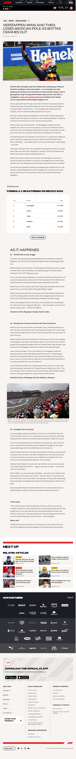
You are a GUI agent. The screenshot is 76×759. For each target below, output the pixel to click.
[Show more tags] (29, 21)
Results (29, 2)
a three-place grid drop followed (31, 97)
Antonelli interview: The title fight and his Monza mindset (25, 560)
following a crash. (32, 273)
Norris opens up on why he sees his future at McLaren (60, 571)
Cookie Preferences (34, 737)
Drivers (51, 2)
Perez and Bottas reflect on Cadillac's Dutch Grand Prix (60, 558)
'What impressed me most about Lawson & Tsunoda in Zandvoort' (24, 572)
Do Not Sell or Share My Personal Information (35, 723)
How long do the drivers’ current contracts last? (23, 582)
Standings (40, 2)
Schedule (19, 2)
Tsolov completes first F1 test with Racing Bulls (60, 582)
